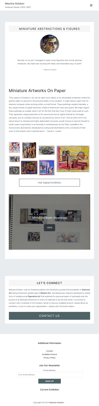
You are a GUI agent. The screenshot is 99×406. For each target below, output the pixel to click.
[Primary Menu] (91, 5)
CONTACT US (49, 315)
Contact (49, 351)
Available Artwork (49, 354)
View (49, 227)
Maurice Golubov (14, 3)
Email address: (49, 370)
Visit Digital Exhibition (49, 182)
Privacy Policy (50, 358)
